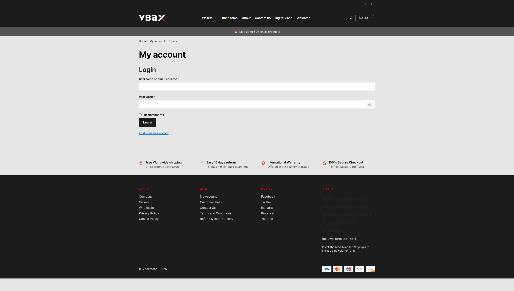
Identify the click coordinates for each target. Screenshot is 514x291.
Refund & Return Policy (216, 219)
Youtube (267, 219)
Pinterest (267, 213)
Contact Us (208, 208)
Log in (147, 122)
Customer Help (211, 202)
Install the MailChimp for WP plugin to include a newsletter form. (345, 248)
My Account (208, 196)
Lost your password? (154, 133)
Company (145, 196)
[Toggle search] (353, 18)
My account (157, 41)
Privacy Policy (149, 213)
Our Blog (369, 4)
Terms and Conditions (215, 213)
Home (143, 41)
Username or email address (165, 79)
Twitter (266, 202)
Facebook (268, 196)
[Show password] (370, 104)
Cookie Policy (149, 219)
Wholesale (146, 208)
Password (153, 96)
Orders (144, 202)
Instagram (268, 208)
